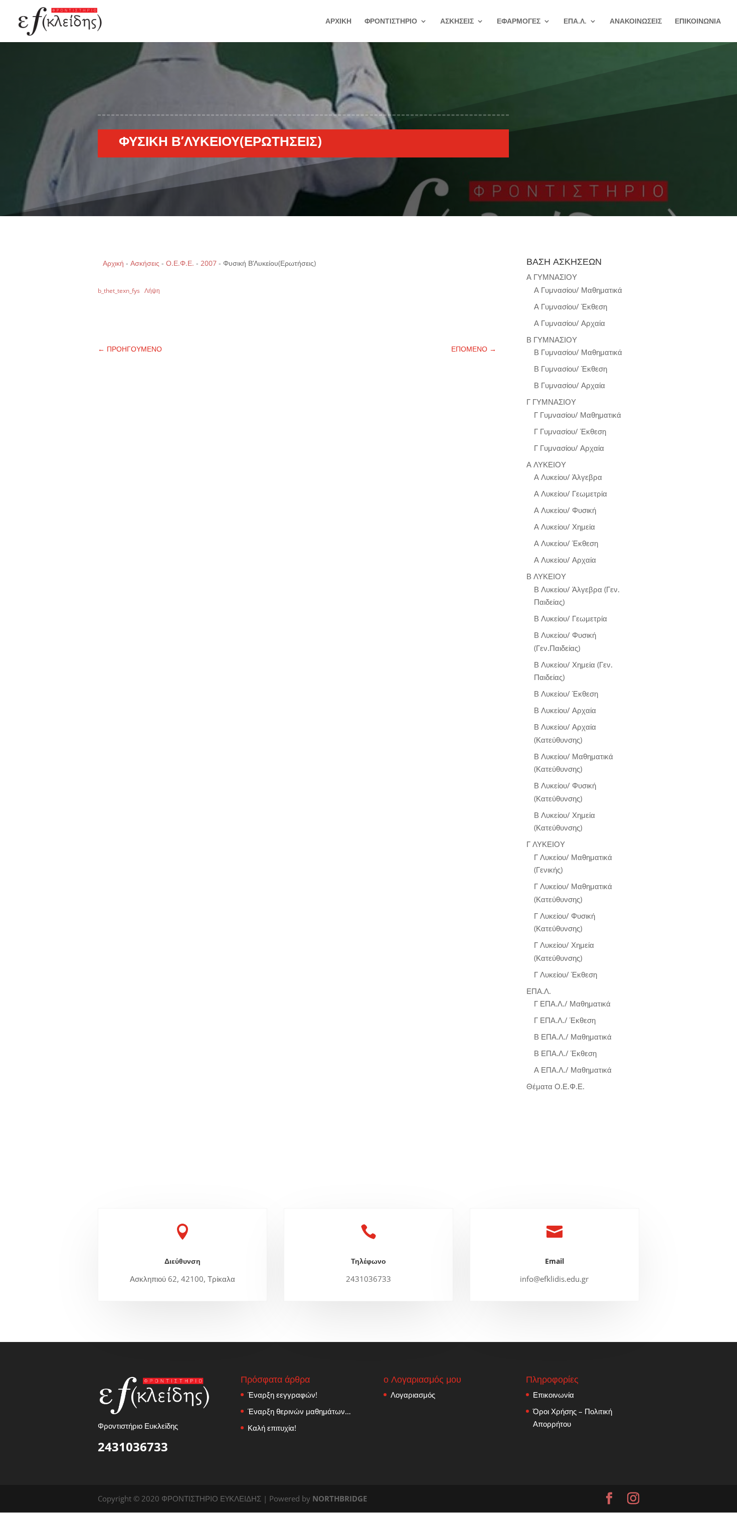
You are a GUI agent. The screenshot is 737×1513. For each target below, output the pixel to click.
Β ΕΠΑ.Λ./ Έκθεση (565, 1053)
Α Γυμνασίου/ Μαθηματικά (578, 290)
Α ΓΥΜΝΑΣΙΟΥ (551, 277)
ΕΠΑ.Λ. (575, 22)
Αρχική (113, 263)
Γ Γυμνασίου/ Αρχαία (569, 448)
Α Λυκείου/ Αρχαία (565, 560)
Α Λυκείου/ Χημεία (564, 527)
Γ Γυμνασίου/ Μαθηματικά (577, 415)
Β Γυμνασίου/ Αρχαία (569, 385)
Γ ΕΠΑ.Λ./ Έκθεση (565, 1020)
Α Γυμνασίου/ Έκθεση (570, 306)
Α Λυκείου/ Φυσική (565, 510)
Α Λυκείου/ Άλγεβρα (568, 477)
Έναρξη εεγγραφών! (282, 1395)
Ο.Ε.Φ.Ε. (180, 263)
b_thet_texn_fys (119, 290)
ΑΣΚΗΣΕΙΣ (457, 22)
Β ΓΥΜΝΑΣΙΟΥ (551, 339)
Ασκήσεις (144, 263)
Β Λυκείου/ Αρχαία (565, 710)
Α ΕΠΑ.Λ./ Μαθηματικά (573, 1070)
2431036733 (133, 1446)
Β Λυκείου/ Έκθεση (566, 694)
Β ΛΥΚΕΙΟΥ (546, 576)
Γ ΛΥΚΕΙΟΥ (545, 844)
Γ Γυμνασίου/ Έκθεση (570, 431)
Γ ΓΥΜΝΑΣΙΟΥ (551, 402)
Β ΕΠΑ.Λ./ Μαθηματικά (573, 1037)
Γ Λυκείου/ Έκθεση (565, 974)
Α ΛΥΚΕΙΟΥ (546, 464)
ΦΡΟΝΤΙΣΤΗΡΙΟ (390, 22)
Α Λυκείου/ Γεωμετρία (570, 493)
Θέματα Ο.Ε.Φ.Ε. (555, 1086)
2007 (209, 263)
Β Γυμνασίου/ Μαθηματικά (578, 352)
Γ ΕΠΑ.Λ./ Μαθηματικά (572, 1003)
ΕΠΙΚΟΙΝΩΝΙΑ (698, 22)
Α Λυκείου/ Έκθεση (566, 543)
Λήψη (152, 290)
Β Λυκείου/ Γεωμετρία (570, 618)
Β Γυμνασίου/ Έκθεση (570, 369)
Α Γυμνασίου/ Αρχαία (569, 323)
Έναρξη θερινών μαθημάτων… (299, 1411)
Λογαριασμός (413, 1395)
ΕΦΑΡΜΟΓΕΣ (518, 22)
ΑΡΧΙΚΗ (338, 22)
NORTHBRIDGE (339, 1498)
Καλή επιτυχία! (272, 1428)
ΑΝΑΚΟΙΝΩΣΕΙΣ (636, 22)
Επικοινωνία (553, 1395)
